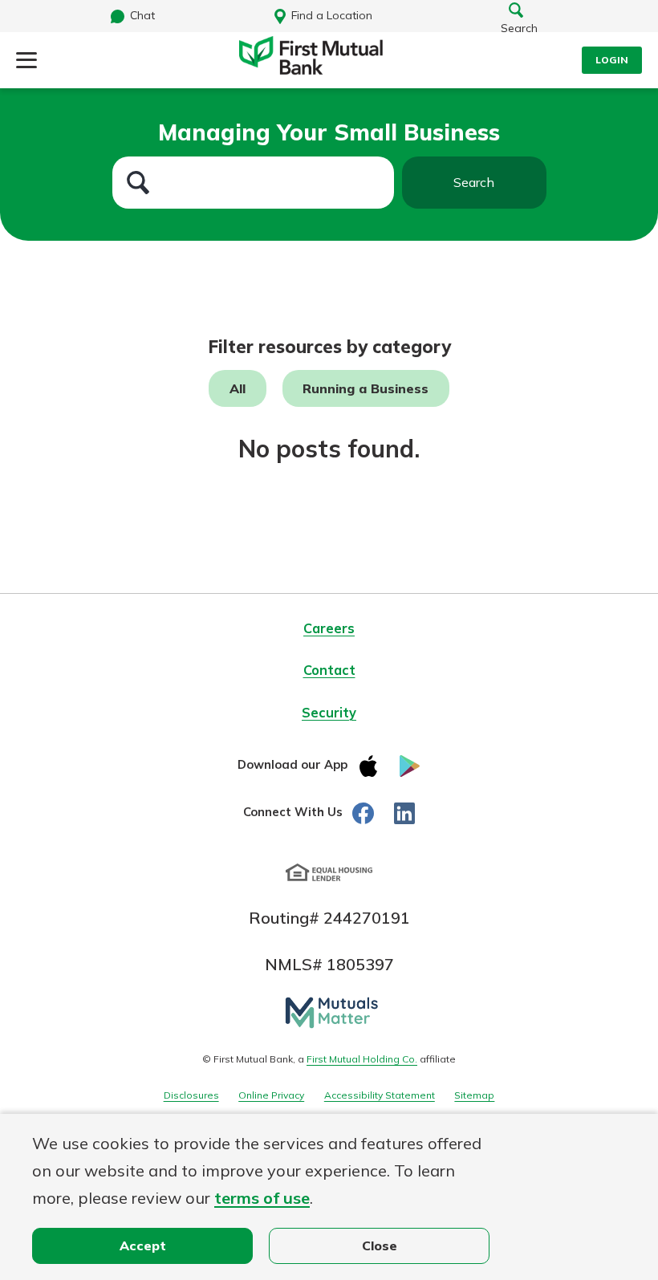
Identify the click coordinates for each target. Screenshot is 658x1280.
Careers (329, 628)
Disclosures (191, 1095)
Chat (142, 15)
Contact (329, 670)
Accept (143, 1245)
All (237, 388)
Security (329, 713)
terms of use (262, 1198)
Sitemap (474, 1095)
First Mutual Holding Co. (362, 1059)
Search (473, 182)
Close (379, 1245)
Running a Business (366, 388)
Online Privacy (271, 1095)
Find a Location (331, 15)
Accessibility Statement (379, 1095)
